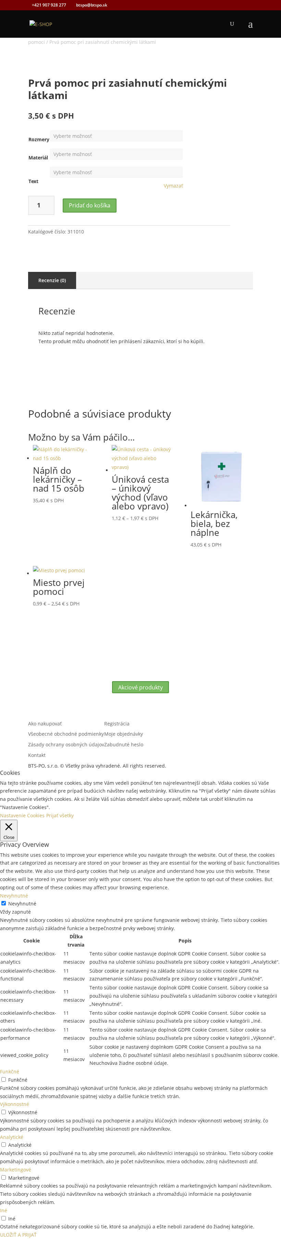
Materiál (38, 157)
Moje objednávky (123, 734)
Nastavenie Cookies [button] (22, 815)
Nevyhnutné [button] (14, 895)
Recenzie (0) (52, 280)
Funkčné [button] (9, 1071)
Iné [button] (3, 1210)
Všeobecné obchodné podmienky (66, 734)
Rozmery (38, 139)
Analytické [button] (11, 1137)
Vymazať (173, 186)
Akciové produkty (140, 687)
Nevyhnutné (22, 903)
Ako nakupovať (45, 723)
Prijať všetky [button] (60, 815)
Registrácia (117, 723)
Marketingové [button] (15, 1169)
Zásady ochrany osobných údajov (66, 744)
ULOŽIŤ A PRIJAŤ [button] (18, 1234)
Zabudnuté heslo (123, 744)
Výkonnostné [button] (14, 1104)
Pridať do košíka (89, 205)
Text (33, 181)
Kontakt (37, 755)
